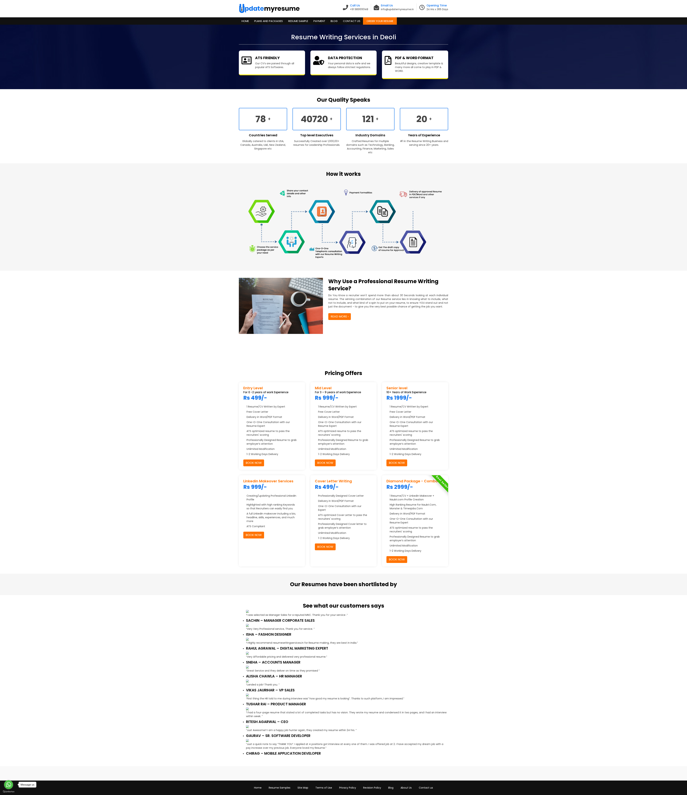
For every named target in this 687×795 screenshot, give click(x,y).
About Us (406, 787)
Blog (334, 21)
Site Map (303, 787)
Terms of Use (323, 787)
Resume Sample (298, 21)
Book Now (254, 463)
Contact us (426, 787)
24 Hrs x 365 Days (437, 9)
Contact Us (351, 21)
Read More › (340, 316)
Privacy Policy (347, 787)
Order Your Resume (380, 21)
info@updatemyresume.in (397, 9)
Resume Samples (279, 787)
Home (245, 21)
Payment (319, 21)
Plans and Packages (268, 21)
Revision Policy (372, 787)
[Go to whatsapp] (8, 784)
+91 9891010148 (359, 9)
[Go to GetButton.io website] (8, 791)
